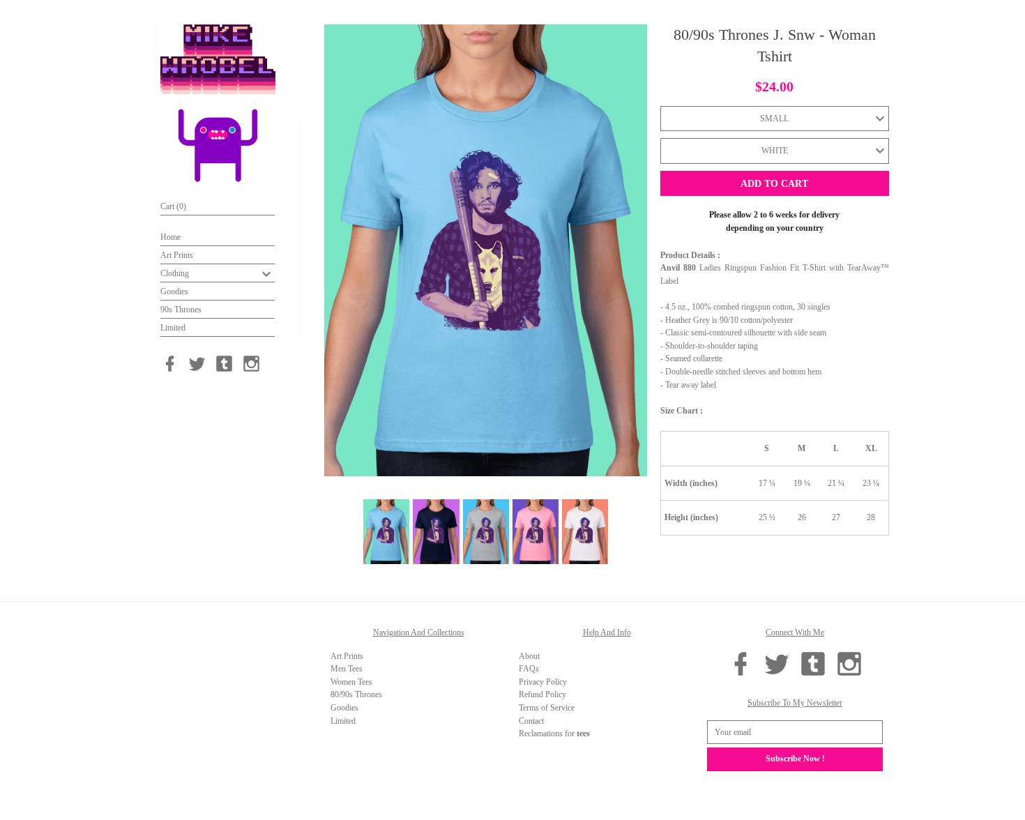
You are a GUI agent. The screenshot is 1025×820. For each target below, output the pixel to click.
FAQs (529, 669)
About (529, 656)
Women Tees (351, 682)
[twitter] (197, 363)
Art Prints (176, 255)
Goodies (174, 291)
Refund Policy (542, 694)
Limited (172, 328)
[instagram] (251, 363)
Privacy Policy (543, 682)
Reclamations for (554, 733)
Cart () (173, 206)
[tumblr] (224, 363)
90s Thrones (181, 309)
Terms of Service (547, 708)
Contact (531, 721)
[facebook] (169, 363)
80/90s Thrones (356, 694)
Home (170, 237)
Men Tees (347, 669)
